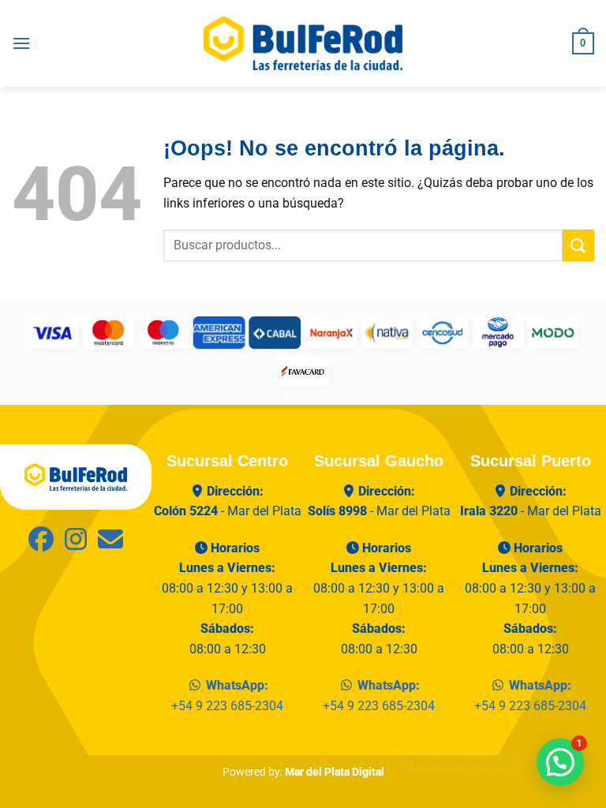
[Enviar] (578, 245)
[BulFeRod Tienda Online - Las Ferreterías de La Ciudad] (303, 43)
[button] (21, 43)
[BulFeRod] (75, 476)
